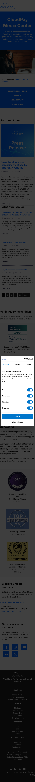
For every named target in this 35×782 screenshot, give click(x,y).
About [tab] (29, 364)
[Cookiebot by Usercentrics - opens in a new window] (25, 359)
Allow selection (17, 422)
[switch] (30, 396)
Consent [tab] (6, 364)
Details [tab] (17, 364)
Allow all (17, 416)
